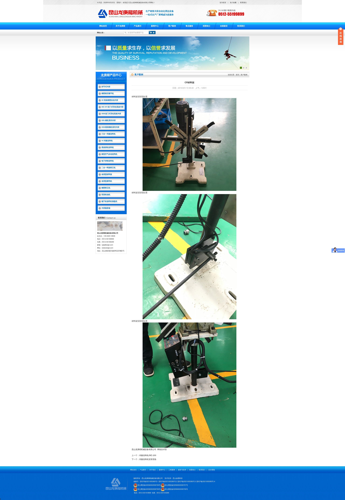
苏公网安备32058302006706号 (149, 485)
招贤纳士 (206, 26)
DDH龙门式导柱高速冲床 (111, 114)
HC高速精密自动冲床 (109, 100)
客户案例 (172, 26)
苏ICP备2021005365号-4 (206, 481)
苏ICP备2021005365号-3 (187, 481)
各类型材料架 (106, 174)
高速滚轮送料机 (107, 147)
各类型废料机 (106, 181)
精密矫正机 (105, 188)
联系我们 (243, 2)
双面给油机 (105, 195)
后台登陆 (211, 469)
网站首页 (103, 26)
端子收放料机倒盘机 (109, 201)
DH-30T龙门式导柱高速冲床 (112, 107)
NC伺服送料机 (107, 141)
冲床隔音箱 (105, 208)
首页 (237, 74)
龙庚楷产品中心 (111, 75)
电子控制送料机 (107, 161)
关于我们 (152, 469)
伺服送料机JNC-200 (147, 455)
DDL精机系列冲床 (108, 120)
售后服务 (189, 26)
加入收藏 (233, 2)
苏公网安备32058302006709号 (176, 489)
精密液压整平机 (107, 93)
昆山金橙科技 (177, 478)
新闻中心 (155, 26)
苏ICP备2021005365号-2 (168, 481)
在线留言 (224, 26)
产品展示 (137, 26)
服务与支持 (182, 469)
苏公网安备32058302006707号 (176, 485)
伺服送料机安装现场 (147, 459)
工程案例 (171, 469)
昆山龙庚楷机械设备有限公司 (144, 449)
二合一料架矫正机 (108, 168)
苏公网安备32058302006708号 (149, 489)
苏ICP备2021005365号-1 (149, 481)
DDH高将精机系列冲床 (110, 127)
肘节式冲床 (105, 87)
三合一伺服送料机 (108, 134)
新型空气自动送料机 (109, 154)
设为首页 (223, 2)
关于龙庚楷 (120, 26)
